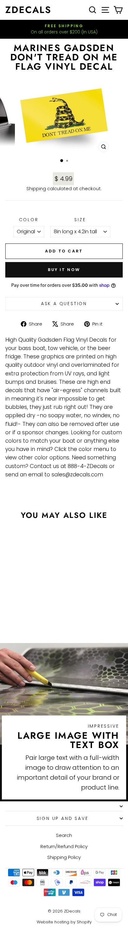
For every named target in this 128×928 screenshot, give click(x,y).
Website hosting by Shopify (64, 922)
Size (80, 220)
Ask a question (64, 303)
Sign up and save (63, 818)
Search (64, 835)
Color (29, 220)
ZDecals (28, 9)
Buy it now (64, 270)
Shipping (36, 189)
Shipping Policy (64, 857)
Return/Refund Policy (64, 846)
